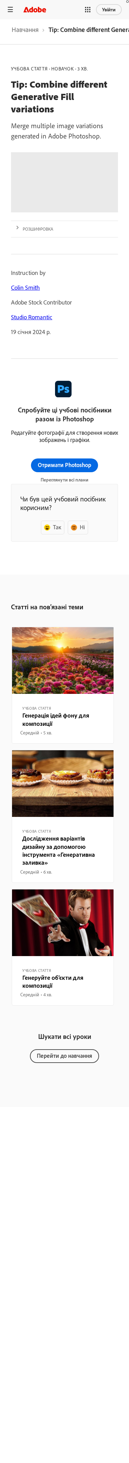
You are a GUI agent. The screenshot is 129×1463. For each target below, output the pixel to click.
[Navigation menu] (10, 9)
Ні (82, 527)
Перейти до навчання (64, 1055)
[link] (25, 31)
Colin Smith (25, 287)
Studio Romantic (31, 317)
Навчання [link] (25, 29)
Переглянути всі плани (64, 480)
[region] (63, 685)
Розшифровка (38, 229)
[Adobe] (35, 9)
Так (57, 527)
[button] (87, 9)
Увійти (109, 10)
